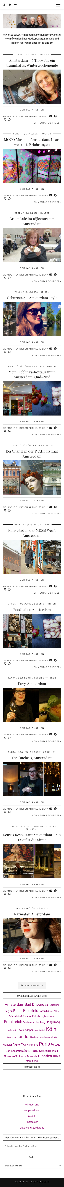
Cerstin (18, 134)
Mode (44, 908)
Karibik (42, 1030)
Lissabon (11, 1037)
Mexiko (54, 1037)
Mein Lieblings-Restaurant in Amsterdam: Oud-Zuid (32, 374)
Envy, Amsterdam (32, 683)
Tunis (56, 1056)
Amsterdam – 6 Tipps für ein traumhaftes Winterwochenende (32, 63)
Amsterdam (14, 1004)
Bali (47, 1004)
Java (36, 1030)
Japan (30, 1030)
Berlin (18, 1010)
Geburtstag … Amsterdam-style (32, 297)
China (56, 1011)
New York (20, 1044)
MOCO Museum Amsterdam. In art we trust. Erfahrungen (32, 142)
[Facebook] (10, 4)
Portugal (55, 1044)
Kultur (46, 134)
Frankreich (13, 1021)
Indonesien (13, 1030)
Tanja (18, 292)
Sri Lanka (20, 1056)
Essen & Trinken (45, 366)
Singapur (53, 1051)
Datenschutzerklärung (32, 1127)
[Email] (15, 4)
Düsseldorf (15, 1016)
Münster (7, 1044)
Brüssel (49, 1011)
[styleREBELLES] (32, 14)
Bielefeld (30, 1010)
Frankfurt (50, 1016)
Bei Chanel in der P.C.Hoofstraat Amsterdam (32, 453)
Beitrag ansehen (32, 110)
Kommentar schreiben (46, 123)
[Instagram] (4, 4)
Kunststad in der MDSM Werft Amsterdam (32, 533)
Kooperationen (32, 1110)
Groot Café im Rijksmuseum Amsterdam (32, 221)
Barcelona (54, 1005)
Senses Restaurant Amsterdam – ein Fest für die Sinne (32, 837)
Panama (33, 1044)
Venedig (29, 1061)
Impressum (32, 1121)
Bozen (42, 1011)
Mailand (35, 1037)
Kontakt (32, 1116)
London (23, 1036)
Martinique (45, 1037)
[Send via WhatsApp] (9, 120)
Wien (36, 1061)
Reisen (44, 54)
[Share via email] (51, 116)
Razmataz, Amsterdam (32, 913)
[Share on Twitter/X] (5, 120)
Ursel (19, 54)
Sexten (43, 1051)
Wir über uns (32, 1104)
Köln (51, 1029)
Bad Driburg (34, 1004)
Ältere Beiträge (32, 985)
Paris (44, 1044)
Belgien (9, 1011)
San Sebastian (14, 1051)
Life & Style (45, 445)
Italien (22, 1030)
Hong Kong (53, 1022)
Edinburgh (39, 1016)
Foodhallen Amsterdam (32, 609)
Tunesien (45, 1056)
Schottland (31, 1051)
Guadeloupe (28, 1022)
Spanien (9, 1056)
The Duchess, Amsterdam (32, 757)
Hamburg (40, 1022)
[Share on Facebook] (55, 116)
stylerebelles (19, 826)
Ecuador (27, 1016)
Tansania (32, 1056)
